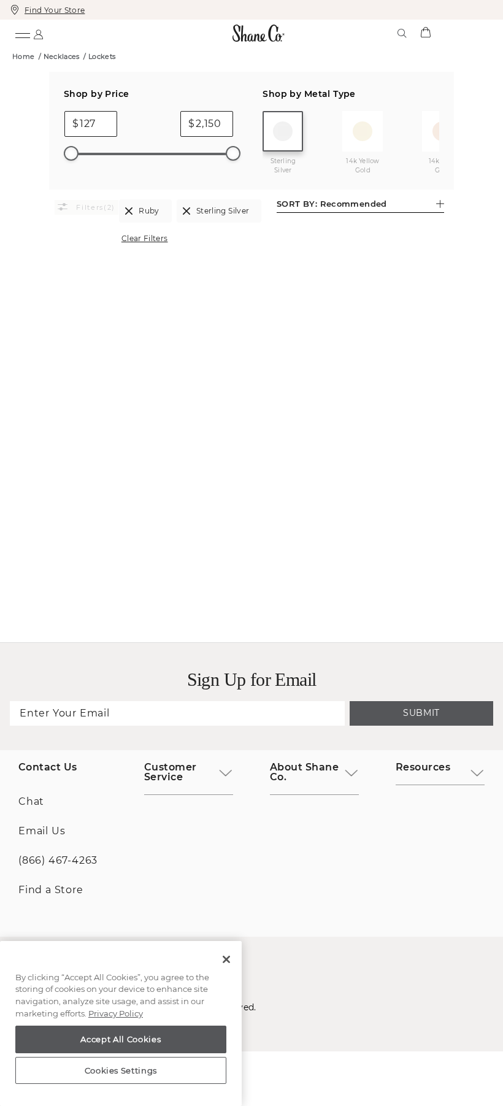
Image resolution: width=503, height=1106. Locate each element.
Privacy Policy (115, 1013)
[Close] (226, 959)
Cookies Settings (121, 1070)
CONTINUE (251, 655)
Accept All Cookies (120, 1039)
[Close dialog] (420, 369)
